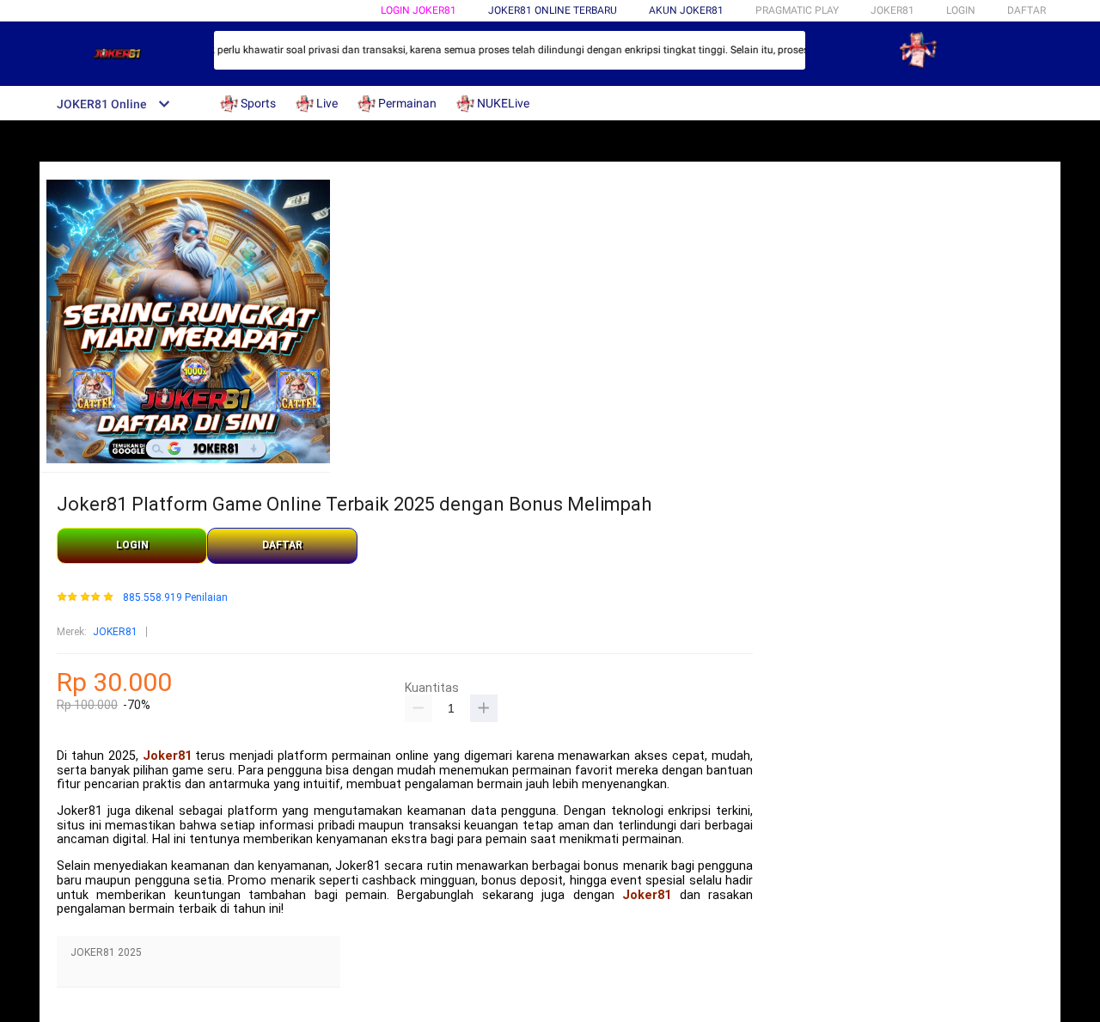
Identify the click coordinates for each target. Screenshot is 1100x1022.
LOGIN (960, 10)
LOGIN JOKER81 (418, 10)
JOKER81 (115, 632)
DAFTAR (1026, 10)
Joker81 (167, 756)
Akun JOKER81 (686, 10)
